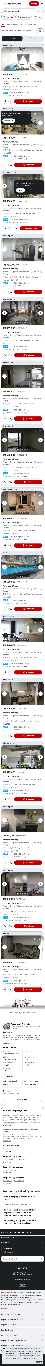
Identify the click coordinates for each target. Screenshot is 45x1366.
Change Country (8, 1248)
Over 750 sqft (7, 1181)
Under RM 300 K (21, 1160)
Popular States (7, 1330)
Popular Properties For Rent (12, 1325)
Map (34, 39)
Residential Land (9, 1123)
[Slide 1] (17, 68)
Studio (5, 1170)
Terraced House (14, 1119)
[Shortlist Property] (40, 51)
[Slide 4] (22, 68)
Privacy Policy (33, 1353)
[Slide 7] (27, 68)
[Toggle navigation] (42, 3)
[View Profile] (22, 45)
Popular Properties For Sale (12, 1319)
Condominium (26, 1119)
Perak (10, 1149)
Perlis (5, 1149)
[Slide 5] (24, 68)
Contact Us (5, 1242)
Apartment (35, 1119)
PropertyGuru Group (9, 1238)
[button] (3, 24)
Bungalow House (25, 1121)
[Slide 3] (20, 68)
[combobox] (21, 11)
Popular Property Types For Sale (14, 1340)
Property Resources (9, 1335)
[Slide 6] (25, 68)
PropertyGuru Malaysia (10, 1314)
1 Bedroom (13, 1170)
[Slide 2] (18, 68)
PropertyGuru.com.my (8, 1293)
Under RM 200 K (8, 1160)
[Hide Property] (35, 51)
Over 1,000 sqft (19, 1181)
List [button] (13, 39)
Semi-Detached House (11, 1121)
